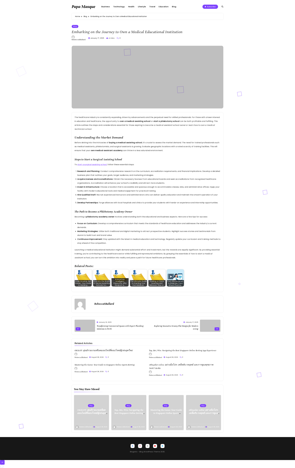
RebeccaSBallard (79, 39)
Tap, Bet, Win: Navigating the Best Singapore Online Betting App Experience (182, 350)
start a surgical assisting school (92, 164)
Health (131, 6)
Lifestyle (142, 6)
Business (105, 6)
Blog (174, 6)
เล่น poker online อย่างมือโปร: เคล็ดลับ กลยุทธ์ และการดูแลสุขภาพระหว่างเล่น (203, 413)
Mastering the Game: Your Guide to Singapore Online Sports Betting (105, 364)
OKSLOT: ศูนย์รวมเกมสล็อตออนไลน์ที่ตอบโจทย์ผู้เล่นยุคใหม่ (104, 350)
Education (163, 6)
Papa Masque (83, 6)
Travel (152, 6)
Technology (119, 6)
